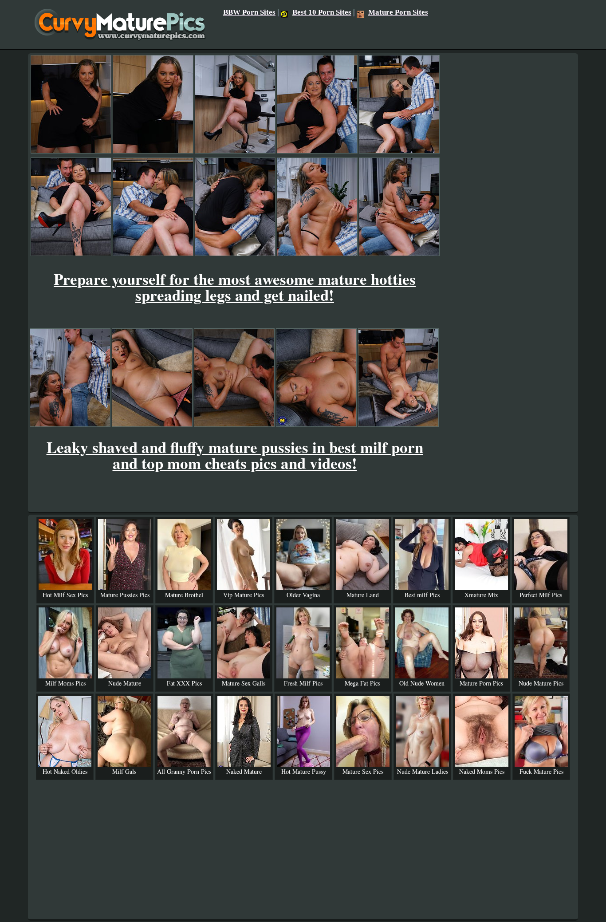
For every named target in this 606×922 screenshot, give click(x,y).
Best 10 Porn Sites (321, 12)
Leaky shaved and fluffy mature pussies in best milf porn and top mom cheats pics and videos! (235, 455)
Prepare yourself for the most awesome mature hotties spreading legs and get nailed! (235, 287)
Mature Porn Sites (398, 12)
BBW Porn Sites (249, 12)
